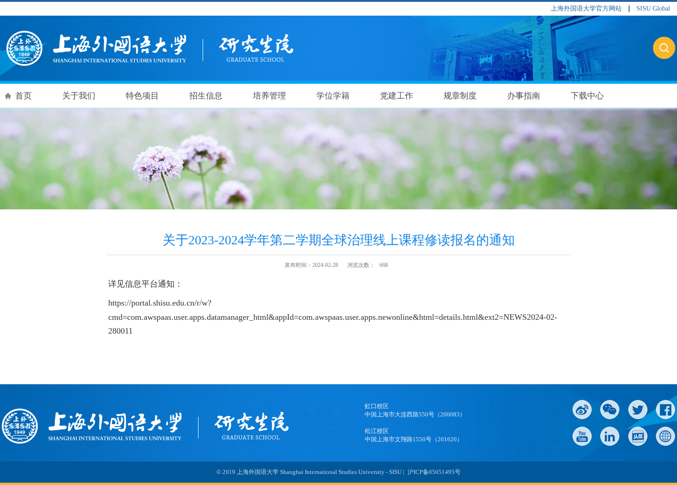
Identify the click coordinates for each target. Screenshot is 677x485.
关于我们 (78, 95)
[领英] (609, 436)
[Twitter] (638, 409)
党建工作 (396, 95)
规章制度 (460, 95)
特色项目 (142, 95)
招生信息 (205, 95)
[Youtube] (582, 436)
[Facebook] (665, 409)
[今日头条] (638, 436)
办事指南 (523, 95)
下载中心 (587, 95)
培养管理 (269, 95)
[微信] (609, 409)
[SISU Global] (665, 436)
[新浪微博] (582, 409)
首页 (23, 95)
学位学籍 (333, 95)
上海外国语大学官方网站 (586, 9)
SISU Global (653, 9)
